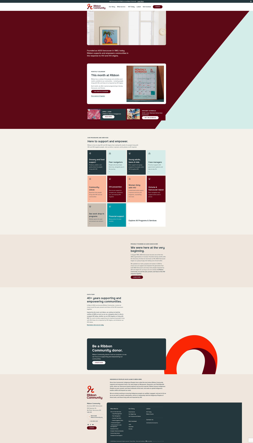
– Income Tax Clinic (116, 418)
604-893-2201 (94, 421)
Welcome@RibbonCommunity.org (96, 416)
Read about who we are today (95, 325)
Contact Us (149, 419)
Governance (132, 412)
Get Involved (147, 7)
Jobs (130, 424)
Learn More (140, 1)
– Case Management (116, 413)
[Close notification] (251, 1)
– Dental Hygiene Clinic (117, 420)
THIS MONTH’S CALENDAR (101, 91)
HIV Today (131, 7)
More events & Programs (98, 96)
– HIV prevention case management (115, 425)
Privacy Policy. (132, 441)
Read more (108, 116)
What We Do (114, 408)
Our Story (112, 7)
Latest (139, 7)
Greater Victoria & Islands (116, 431)
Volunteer (131, 426)
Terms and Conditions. (140, 441)
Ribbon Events (150, 414)
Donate (157, 6)
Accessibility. (149, 441)
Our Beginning (132, 414)
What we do (121, 7)
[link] (96, 162)
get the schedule (150, 117)
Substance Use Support (116, 435)
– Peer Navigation (116, 416)
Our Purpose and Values (135, 416)
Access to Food (114, 428)
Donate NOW (99, 362)
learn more (136, 277)
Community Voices (115, 433)
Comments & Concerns (152, 423)
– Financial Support (115, 422)
